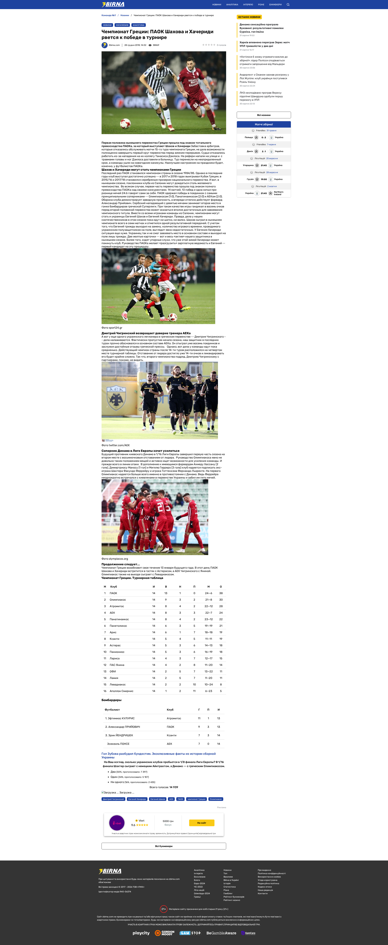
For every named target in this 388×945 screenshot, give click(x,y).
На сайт (201, 823)
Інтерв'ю (248, 4)
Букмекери (275, 4)
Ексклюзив (122, 25)
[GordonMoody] (164, 933)
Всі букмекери (163, 846)
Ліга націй (199, 890)
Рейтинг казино (232, 900)
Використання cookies (269, 877)
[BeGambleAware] (221, 933)
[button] (288, 4)
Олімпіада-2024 (202, 893)
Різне (261, 4)
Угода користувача (267, 880)
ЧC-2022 (198, 887)
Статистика (230, 887)
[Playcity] (141, 933)
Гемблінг (228, 893)
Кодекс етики (265, 887)
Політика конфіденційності (272, 873)
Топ (225, 873)
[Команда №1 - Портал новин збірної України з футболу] (111, 4)
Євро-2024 (199, 883)
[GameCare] (248, 933)
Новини (216, 4)
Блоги (197, 880)
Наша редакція (265, 890)
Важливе (228, 877)
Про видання (264, 870)
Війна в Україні (231, 880)
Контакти (263, 893)
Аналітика (232, 4)
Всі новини (264, 115)
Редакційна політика (268, 883)
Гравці (197, 897)
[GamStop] (190, 933)
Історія (227, 883)
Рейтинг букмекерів (234, 897)
